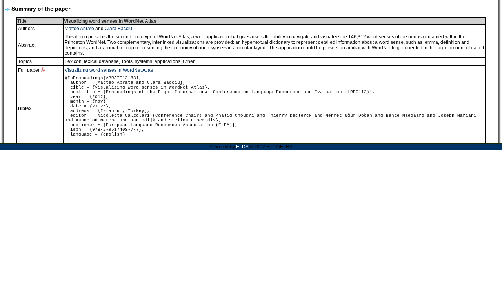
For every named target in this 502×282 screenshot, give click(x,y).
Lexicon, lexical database (92, 61)
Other (189, 61)
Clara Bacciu (118, 28)
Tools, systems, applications (150, 61)
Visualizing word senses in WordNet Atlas (109, 70)
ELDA (242, 147)
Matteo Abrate (79, 28)
